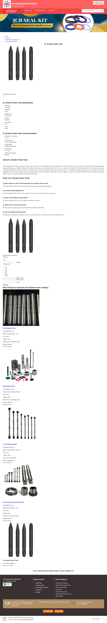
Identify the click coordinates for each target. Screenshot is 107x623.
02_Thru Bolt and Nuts (10, 444)
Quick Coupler (59, 596)
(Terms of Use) (31, 617)
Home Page (28, 10)
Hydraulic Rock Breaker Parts (12, 39)
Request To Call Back (8, 565)
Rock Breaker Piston (9, 328)
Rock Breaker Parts (9, 386)
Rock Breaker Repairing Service (64, 594)
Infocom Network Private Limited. (26, 619)
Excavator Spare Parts (61, 587)
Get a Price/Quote (7, 346)
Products (7, 38)
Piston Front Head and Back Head (13, 502)
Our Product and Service (11, 11)
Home (6, 36)
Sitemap (38, 592)
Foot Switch (59, 589)
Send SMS (60, 611)
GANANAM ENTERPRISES (24, 5)
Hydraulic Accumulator (61, 591)
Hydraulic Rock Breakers (62, 583)
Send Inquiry (49, 611)
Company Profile (40, 10)
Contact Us (51, 10)
